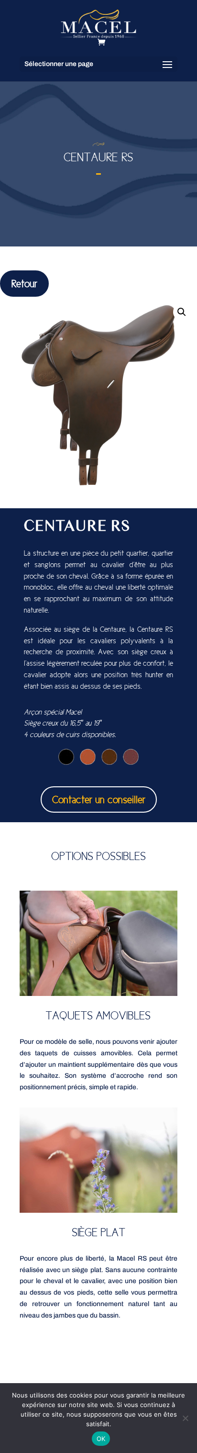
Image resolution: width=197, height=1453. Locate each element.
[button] (181, 312)
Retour (24, 284)
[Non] (185, 1418)
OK (101, 1438)
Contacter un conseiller (98, 799)
